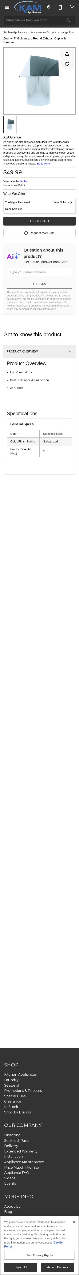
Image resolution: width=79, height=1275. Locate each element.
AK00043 (19, 185)
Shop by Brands (17, 1112)
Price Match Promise (21, 1167)
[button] (7, 7)
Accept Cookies (57, 1267)
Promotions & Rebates (23, 1091)
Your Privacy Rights (39, 1255)
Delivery (11, 1146)
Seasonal (11, 1085)
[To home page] (27, 7)
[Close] (74, 1221)
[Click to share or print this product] (67, 53)
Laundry (11, 1080)
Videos (9, 1178)
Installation (13, 1157)
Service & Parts (16, 1141)
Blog (8, 1212)
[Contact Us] (60, 7)
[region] (39, 1245)
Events (10, 1183)
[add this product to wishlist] (67, 64)
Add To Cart (39, 221)
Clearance (12, 1101)
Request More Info (42, 233)
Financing (12, 1135)
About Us (12, 1206)
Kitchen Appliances (15, 32)
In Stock (11, 1107)
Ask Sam (39, 284)
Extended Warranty (20, 1151)
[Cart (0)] (72, 7)
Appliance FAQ (16, 1173)
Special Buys (14, 1096)
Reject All (21, 1267)
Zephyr (24, 181)
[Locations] (49, 7)
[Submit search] (68, 20)
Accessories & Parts (43, 32)
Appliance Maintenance (24, 1162)
